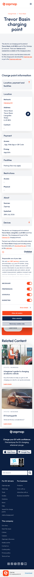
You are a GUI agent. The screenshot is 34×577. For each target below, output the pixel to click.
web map (9, 248)
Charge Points (12, 14)
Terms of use (6, 556)
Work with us (21, 489)
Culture (4, 532)
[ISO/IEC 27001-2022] (17, 462)
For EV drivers (8, 481)
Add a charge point (8, 515)
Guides (4, 496)
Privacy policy (6, 553)
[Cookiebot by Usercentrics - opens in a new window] (24, 252)
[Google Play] (24, 452)
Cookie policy (6, 549)
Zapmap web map (15, 59)
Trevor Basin (22, 14)
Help (3, 506)
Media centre (6, 542)
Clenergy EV (8, 103)
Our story (5, 525)
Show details (24, 307)
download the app (20, 246)
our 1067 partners (13, 261)
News (3, 502)
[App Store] (10, 452)
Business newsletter (23, 496)
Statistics (5, 499)
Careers (4, 536)
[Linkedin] (18, 564)
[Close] (1, 573)
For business (22, 481)
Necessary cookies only (17, 323)
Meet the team (6, 529)
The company (7, 521)
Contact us (5, 546)
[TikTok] (22, 564)
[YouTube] (25, 564)
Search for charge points (7, 510)
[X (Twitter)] (15, 564)
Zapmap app (28, 57)
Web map (5, 489)
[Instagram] (8, 564)
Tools (3, 492)
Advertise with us (22, 492)
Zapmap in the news (8, 539)
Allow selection (17, 318)
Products (20, 485)
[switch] (29, 289)
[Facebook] (12, 564)
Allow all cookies (17, 313)
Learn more (13, 328)
